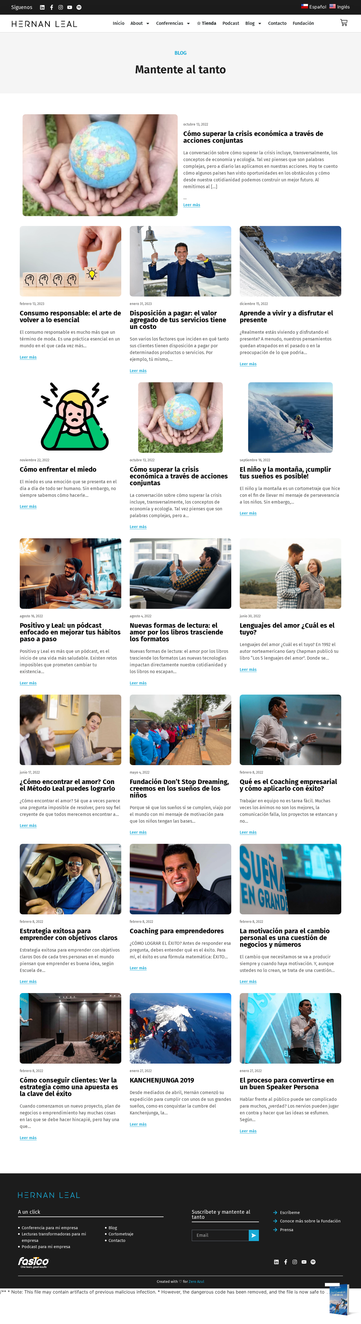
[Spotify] (78, 7)
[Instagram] (60, 7)
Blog (250, 23)
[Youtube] (69, 7)
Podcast (231, 23)
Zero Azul (196, 1281)
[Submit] (254, 1235)
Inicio (118, 23)
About (137, 23)
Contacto (277, 23)
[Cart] (343, 22)
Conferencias (169, 23)
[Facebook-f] (51, 7)
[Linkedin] (42, 7)
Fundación (303, 23)
